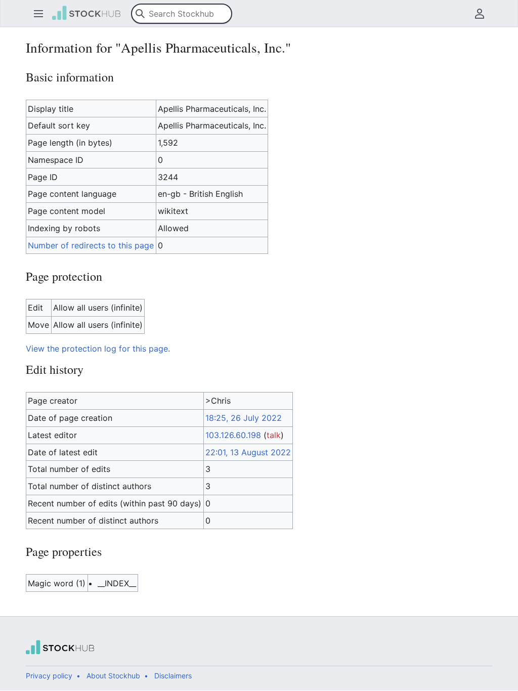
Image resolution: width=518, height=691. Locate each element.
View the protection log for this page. (98, 348)
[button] (38, 14)
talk (274, 435)
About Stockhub (113, 675)
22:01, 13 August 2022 (248, 452)
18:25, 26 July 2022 (243, 418)
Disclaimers (173, 675)
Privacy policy (49, 675)
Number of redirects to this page (91, 245)
